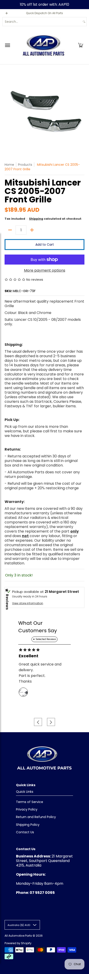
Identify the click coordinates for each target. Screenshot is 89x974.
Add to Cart (44, 244)
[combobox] (42, 21)
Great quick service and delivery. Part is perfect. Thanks (40, 673)
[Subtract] (10, 230)
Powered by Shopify (18, 943)
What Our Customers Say (37, 627)
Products (25, 164)
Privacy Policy (26, 809)
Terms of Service (29, 802)
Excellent (28, 656)
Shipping (36, 219)
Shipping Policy (27, 824)
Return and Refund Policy (36, 817)
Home (9, 164)
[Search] (83, 21)
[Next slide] (51, 722)
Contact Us (25, 832)
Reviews (7, 602)
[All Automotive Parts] (43, 45)
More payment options (44, 270)
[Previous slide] (38, 722)
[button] (80, 45)
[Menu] (7, 45)
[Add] (31, 230)
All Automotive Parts (18, 936)
